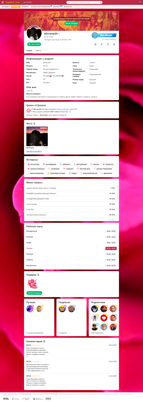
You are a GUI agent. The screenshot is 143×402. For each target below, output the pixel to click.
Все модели (6, 6)
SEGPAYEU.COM (53, 394)
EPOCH (46, 394)
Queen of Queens (63, 109)
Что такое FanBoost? (109, 39)
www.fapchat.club (26, 394)
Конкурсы (56, 6)
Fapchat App (68, 6)
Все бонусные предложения (40, 6)
